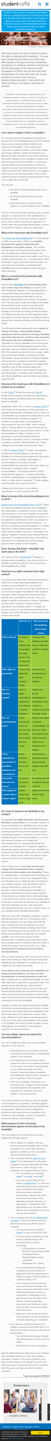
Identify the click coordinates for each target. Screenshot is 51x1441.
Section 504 (26, 557)
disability (19, 284)
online (19, 1176)
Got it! (40, 1433)
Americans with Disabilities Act (18, 238)
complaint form (29, 1183)
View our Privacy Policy (16, 1438)
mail (40, 1176)
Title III (38, 392)
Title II (11, 392)
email (29, 1176)
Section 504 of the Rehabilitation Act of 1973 (21, 505)
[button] (48, 1412)
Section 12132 (40, 406)
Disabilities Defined (18, 1416)
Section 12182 (17, 450)
